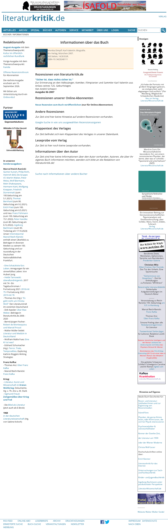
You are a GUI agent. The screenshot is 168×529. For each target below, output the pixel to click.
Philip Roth (23, 171)
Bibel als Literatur (16, 404)
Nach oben (134, 524)
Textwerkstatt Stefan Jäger (152, 331)
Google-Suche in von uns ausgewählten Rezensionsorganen (68, 122)
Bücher (47, 30)
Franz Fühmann (20, 213)
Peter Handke (20, 219)
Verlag (162, 16)
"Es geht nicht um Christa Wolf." (14, 300)
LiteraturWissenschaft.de (152, 165)
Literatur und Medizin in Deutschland (15, 335)
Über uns (102, 30)
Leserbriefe (41, 520)
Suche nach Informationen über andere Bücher (61, 173)
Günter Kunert (10, 171)
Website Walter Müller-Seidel (151, 511)
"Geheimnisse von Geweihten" (151, 277)
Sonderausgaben (12, 163)
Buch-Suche (34, 524)
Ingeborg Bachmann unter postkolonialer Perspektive (150, 483)
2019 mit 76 (8, 295)
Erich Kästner (144, 458)
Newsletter (77, 524)
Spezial (35, 30)
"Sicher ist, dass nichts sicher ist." (54, 79)
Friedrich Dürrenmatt (12, 191)
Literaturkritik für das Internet (148, 464)
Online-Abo (8, 97)
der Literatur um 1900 (148, 438)
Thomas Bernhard (12, 200)
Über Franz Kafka (151, 318)
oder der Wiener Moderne (150, 442)
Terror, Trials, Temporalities (12, 350)
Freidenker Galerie (151, 260)
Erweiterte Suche (13, 524)
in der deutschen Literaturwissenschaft (13, 417)
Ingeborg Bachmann (13, 226)
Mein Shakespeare (12, 183)
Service (73, 30)
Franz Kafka (9, 373)
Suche (131, 30)
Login (115, 30)
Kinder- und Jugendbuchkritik (151, 477)
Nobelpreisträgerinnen (151, 324)
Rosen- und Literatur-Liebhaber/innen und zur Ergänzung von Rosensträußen (149, 404)
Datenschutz (149, 520)
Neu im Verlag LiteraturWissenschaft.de (152, 99)
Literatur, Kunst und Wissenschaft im (14, 385)
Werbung (8, 527)
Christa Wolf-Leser (146, 447)
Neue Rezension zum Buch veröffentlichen (58, 104)
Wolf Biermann (17, 180)
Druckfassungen (74, 520)
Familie (6, 67)
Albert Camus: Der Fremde (151, 267)
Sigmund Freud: (16, 396)
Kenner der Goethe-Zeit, (149, 433)
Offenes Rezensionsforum (16, 72)
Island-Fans (143, 412)
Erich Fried (8, 207)
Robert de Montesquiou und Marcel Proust (15, 326)
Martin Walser (13, 177)
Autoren (60, 30)
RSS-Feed (7, 520)
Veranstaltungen (56, 524)
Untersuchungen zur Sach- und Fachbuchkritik (150, 471)
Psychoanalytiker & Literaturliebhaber (147, 427)
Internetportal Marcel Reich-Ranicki (13, 235)
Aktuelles (9, 30)
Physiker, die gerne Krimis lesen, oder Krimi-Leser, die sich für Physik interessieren (151, 419)
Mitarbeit (88, 30)
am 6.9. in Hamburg (154, 303)
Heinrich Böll (9, 174)
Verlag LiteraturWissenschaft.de (152, 227)
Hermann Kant (10, 186)
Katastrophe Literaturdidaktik (151, 287)
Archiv (23, 30)
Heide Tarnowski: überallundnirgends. (13, 279)
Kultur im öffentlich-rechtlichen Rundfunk (13, 55)
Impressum (134, 520)
